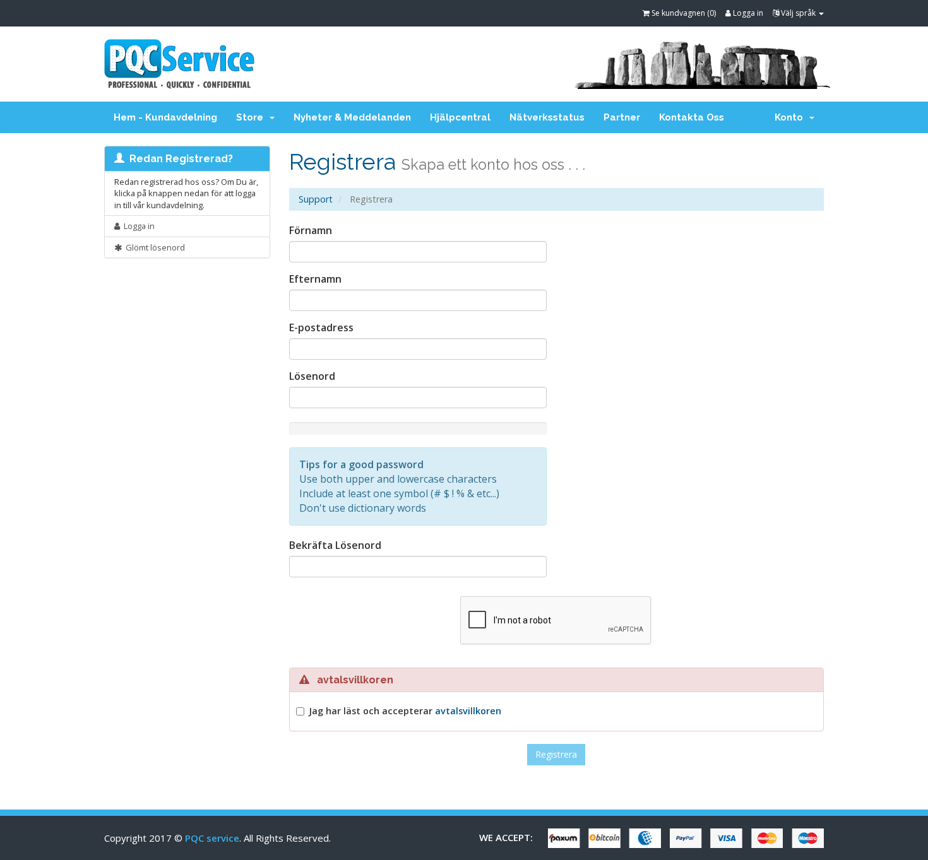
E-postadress (321, 327)
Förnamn (310, 230)
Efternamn (315, 279)
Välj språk (798, 13)
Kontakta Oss (691, 117)
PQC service (212, 838)
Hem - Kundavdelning (165, 117)
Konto (791, 117)
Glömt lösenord (153, 247)
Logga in (747, 13)
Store (252, 117)
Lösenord (312, 376)
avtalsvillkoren (468, 711)
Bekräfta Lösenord (335, 545)
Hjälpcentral (460, 117)
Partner (622, 117)
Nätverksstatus (547, 117)
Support (316, 199)
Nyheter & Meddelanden (352, 117)
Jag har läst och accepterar (405, 711)
